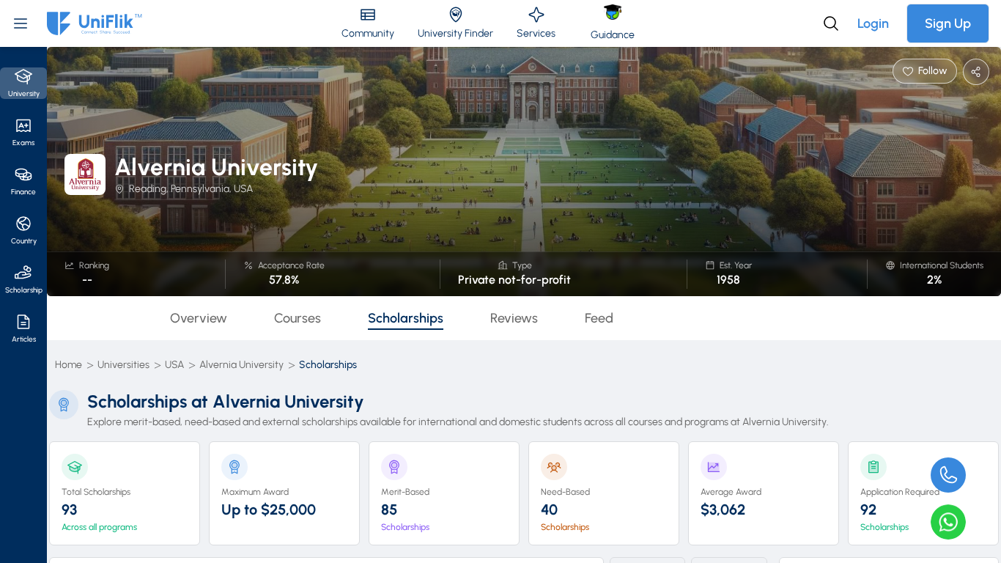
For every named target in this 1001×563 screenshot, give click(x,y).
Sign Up (948, 23)
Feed (599, 318)
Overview (198, 318)
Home (68, 364)
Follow (933, 71)
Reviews (514, 318)
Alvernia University (241, 364)
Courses (297, 318)
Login (873, 23)
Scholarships (405, 318)
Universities (123, 364)
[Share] (976, 72)
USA (174, 364)
